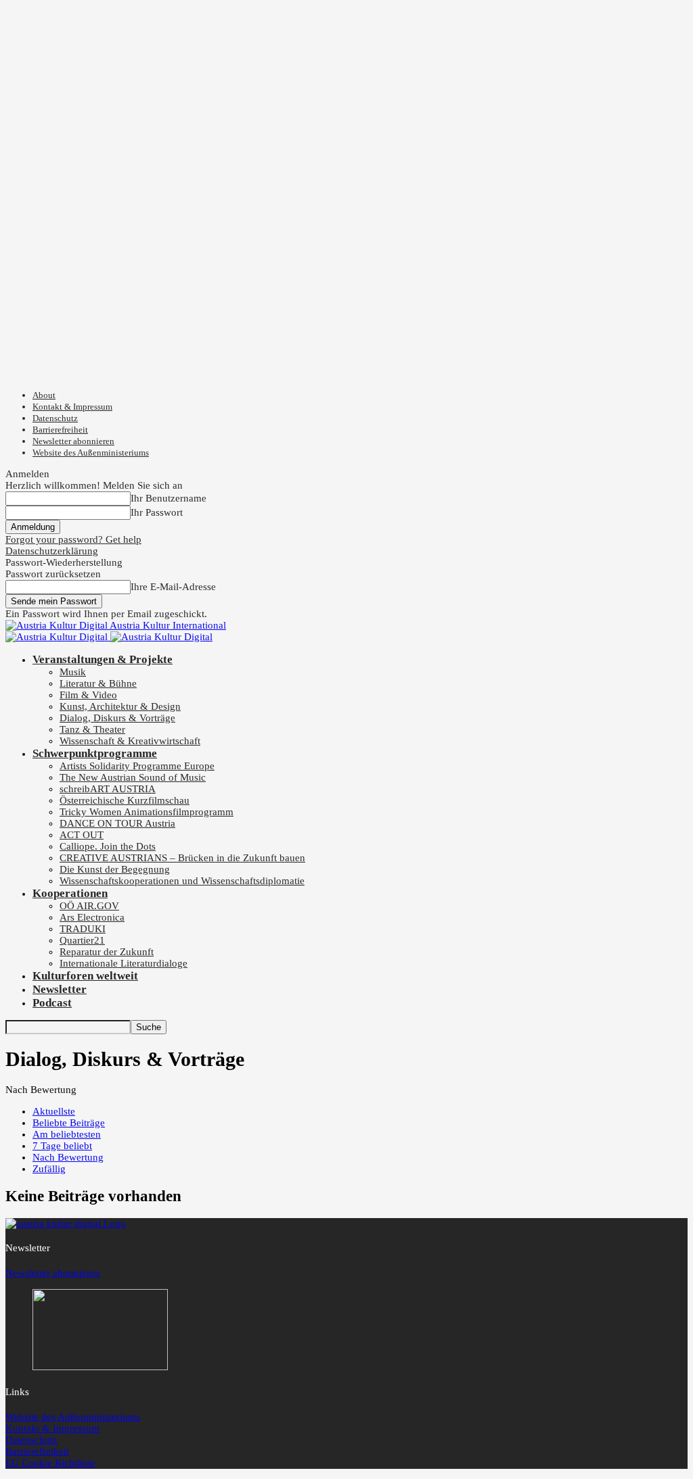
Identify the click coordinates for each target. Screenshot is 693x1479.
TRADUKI (83, 928)
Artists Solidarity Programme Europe (137, 765)
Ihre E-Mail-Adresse (173, 586)
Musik (73, 671)
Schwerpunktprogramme (94, 753)
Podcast (52, 1002)
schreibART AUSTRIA (108, 788)
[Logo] (57, 636)
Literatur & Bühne (98, 683)
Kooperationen (70, 893)
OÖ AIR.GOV (89, 905)
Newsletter (59, 989)
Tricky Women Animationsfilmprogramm (146, 811)
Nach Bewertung (68, 1157)
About (43, 395)
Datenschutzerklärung (51, 550)
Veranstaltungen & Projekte (102, 659)
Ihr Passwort (157, 512)
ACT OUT (82, 834)
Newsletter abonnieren (73, 441)
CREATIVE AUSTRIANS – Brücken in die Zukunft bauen (182, 857)
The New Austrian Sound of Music (133, 777)
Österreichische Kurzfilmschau (124, 800)
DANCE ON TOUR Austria (117, 823)
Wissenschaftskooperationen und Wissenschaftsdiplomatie (182, 880)
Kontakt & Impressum (72, 407)
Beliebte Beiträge (68, 1122)
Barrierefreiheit (60, 430)
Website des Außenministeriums (90, 452)
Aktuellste (53, 1111)
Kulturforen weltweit (85, 975)
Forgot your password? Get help (73, 539)
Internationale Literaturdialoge (123, 963)
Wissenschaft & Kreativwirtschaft (130, 740)
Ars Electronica (92, 917)
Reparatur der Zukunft (107, 951)
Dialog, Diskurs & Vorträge (117, 717)
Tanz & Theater (92, 729)
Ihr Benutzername (168, 498)
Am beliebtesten (66, 1134)
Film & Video (88, 694)
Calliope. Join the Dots (108, 846)
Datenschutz (55, 418)
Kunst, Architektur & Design (120, 706)
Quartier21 (82, 940)
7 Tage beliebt (62, 1145)
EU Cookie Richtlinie (50, 1462)
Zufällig (49, 1168)
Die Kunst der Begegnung (115, 869)
